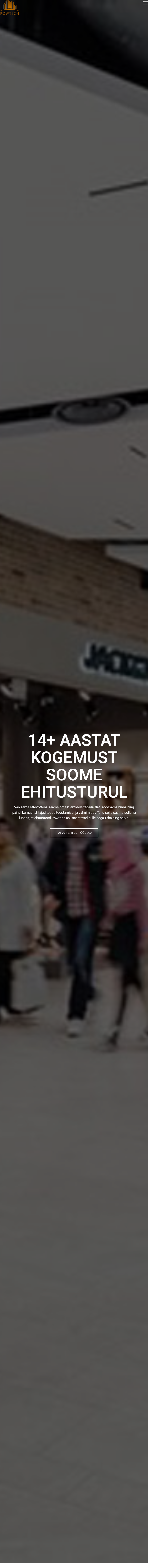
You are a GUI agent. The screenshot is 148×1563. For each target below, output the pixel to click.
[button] (74, 832)
